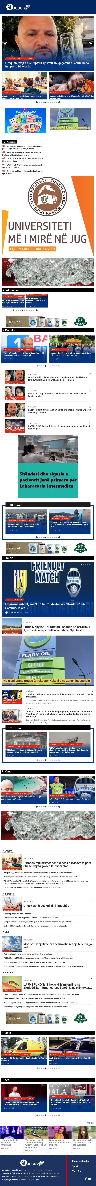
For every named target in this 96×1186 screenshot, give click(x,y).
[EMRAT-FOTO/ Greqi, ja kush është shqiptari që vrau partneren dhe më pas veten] (15, 410)
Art (13, 1096)
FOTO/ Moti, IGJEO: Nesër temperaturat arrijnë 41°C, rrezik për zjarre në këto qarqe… (39, 958)
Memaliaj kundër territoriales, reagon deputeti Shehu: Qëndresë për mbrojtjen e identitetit (24, 354)
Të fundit (22, 58)
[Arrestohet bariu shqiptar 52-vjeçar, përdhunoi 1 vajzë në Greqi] (72, 1051)
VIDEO (36, 744)
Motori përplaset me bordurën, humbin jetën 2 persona (11, 300)
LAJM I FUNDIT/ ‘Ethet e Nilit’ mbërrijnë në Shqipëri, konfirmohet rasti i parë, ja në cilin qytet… (57, 986)
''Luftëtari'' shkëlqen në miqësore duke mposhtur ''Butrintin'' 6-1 (12, 701)
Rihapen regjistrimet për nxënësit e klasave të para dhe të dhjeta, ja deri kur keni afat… (57, 864)
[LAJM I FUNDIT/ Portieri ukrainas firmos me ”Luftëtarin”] (48, 589)
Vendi (27, 603)
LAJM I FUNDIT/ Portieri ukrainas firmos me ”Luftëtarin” (42, 608)
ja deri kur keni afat (12, 869)
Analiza (53, 746)
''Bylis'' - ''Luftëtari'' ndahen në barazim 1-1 (12, 633)
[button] (74, 19)
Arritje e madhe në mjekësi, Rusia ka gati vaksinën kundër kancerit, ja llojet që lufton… (39, 922)
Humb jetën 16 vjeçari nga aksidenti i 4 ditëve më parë (15, 431)
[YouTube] (90, 1179)
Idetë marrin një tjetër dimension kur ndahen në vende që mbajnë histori (33, 887)
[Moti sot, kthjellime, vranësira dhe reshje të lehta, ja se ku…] (12, 944)
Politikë (8, 349)
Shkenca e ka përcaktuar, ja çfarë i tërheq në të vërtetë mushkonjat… (31, 918)
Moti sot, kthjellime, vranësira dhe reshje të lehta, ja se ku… (57, 945)
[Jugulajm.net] (18, 7)
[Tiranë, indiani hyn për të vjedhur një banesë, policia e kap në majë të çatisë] (48, 43)
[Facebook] (85, 1179)
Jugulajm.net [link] (8, 1170)
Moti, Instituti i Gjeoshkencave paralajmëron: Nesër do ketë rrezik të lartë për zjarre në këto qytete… (44, 966)
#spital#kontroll (11, 910)
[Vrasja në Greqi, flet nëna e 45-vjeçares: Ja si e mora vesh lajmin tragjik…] (15, 393)
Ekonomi (12, 518)
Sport (9, 603)
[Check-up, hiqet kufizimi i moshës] (12, 904)
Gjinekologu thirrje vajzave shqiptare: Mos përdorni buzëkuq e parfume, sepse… (36, 1007)
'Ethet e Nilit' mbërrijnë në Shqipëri (12, 990)
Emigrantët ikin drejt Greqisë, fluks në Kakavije (66, 98)
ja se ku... (7, 950)
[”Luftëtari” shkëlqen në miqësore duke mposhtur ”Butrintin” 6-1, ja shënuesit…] (12, 697)
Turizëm (20, 744)
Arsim (7, 1096)
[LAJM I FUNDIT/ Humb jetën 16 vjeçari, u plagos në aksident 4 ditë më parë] (15, 426)
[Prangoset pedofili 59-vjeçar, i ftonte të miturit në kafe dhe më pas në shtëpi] (24, 85)
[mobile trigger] (4, 7)
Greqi (8, 415)
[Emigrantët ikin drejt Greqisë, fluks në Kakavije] (71, 85)
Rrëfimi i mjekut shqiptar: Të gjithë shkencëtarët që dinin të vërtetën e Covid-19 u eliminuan (41, 1002)
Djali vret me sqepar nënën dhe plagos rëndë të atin (36, 301)
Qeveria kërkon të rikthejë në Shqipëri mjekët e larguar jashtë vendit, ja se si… (35, 998)
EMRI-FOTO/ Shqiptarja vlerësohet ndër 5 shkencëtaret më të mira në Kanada (35, 926)
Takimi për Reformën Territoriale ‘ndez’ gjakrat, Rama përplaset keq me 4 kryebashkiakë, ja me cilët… (71, 354)
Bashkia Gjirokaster (11, 721)
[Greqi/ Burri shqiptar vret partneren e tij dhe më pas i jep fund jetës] (24, 1051)
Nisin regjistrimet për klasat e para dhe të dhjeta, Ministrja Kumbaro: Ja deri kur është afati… (41, 877)
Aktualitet (11, 58)
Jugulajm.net (15, 612)
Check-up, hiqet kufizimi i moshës (46, 905)
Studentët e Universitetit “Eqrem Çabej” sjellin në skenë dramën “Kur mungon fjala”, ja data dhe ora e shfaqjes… (23, 1102)
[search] (92, 7)
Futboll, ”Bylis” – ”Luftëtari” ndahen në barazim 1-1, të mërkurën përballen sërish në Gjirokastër (57, 628)
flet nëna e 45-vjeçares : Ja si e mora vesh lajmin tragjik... (14, 398)
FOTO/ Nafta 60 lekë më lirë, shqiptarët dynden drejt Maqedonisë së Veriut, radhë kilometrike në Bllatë (26, 524)
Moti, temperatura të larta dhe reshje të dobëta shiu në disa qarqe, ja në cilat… (35, 962)
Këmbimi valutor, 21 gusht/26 (62, 527)
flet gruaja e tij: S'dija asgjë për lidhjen (14, 382)
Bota (16, 1054)
